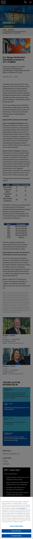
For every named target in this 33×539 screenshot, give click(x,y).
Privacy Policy (21, 508)
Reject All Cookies (16, 531)
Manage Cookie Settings (16, 526)
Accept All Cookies (16, 535)
